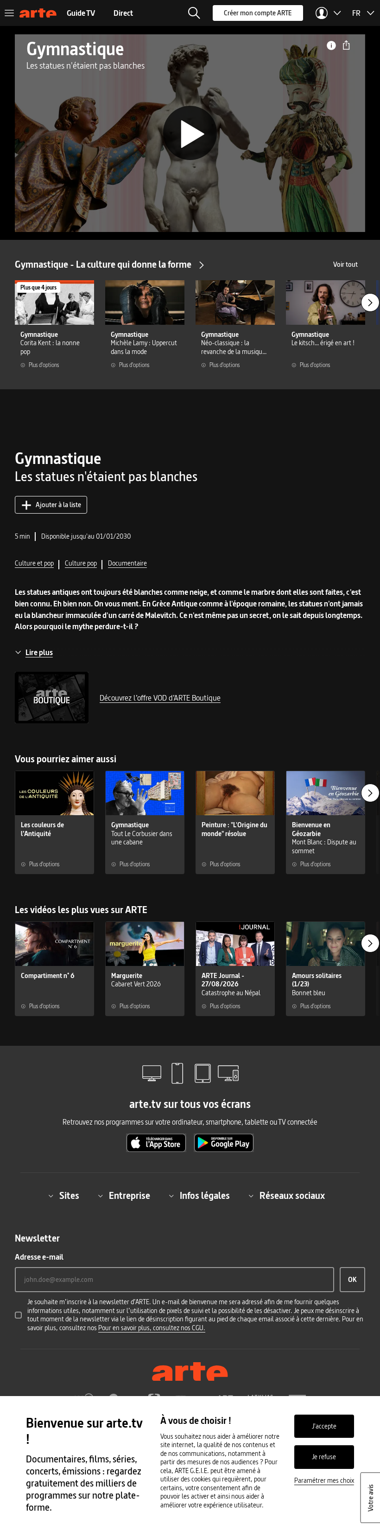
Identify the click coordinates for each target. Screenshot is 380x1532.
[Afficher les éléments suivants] (370, 302)
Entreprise (129, 1196)
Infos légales (205, 1196)
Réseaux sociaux (292, 1196)
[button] (194, 13)
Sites (69, 1196)
